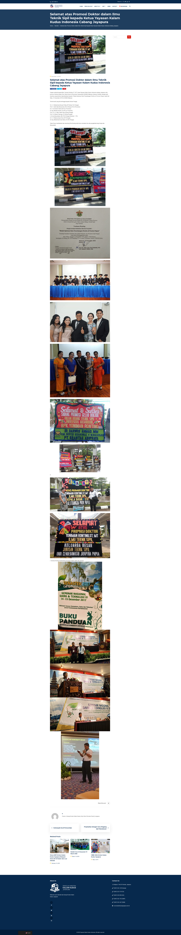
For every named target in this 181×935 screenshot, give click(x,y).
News (109, 6)
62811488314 (55, 1)
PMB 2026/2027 (88, 6)
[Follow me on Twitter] (125, 1)
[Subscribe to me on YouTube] (127, 1)
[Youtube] (51, 912)
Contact (114, 6)
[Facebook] (51, 902)
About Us (97, 6)
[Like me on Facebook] (123, 1)
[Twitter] (51, 907)
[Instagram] (51, 918)
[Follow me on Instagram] (129, 1)
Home (81, 6)
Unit (103, 6)
